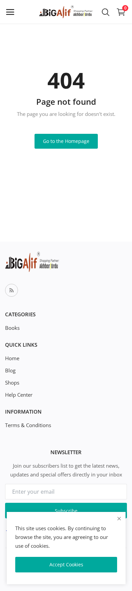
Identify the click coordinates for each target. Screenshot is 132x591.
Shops (12, 382)
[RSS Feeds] (11, 290)
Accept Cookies (66, 564)
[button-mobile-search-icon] (105, 12)
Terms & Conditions (28, 425)
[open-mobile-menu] (10, 11)
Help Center (18, 394)
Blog (10, 370)
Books (12, 327)
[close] (119, 518)
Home (12, 358)
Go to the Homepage (66, 141)
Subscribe (66, 511)
